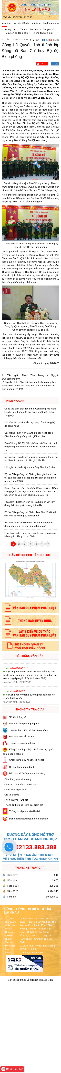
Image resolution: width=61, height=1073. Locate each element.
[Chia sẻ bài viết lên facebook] (43, 39)
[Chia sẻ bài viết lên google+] (50, 39)
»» (47, 543)
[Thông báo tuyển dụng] (30, 620)
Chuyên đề (48, 29)
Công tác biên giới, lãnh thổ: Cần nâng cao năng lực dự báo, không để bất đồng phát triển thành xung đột (30, 412)
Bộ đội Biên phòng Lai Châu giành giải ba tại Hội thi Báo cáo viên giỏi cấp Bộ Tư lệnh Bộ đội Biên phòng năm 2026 (30, 477)
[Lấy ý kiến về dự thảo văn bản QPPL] (30, 633)
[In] (54, 39)
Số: (16, 679)
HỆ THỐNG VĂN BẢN (30, 656)
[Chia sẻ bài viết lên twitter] (47, 39)
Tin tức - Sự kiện (29, 29)
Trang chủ (10, 29)
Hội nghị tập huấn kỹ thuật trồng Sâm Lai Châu (29, 467)
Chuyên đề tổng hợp (17, 32)
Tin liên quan (14, 400)
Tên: (30, 663)
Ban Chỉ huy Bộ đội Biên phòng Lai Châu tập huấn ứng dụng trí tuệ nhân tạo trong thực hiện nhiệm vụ (31, 446)
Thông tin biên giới (43, 32)
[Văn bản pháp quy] (30, 607)
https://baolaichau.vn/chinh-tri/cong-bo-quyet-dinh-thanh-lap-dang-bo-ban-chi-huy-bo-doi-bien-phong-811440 (29, 385)
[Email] (57, 39)
